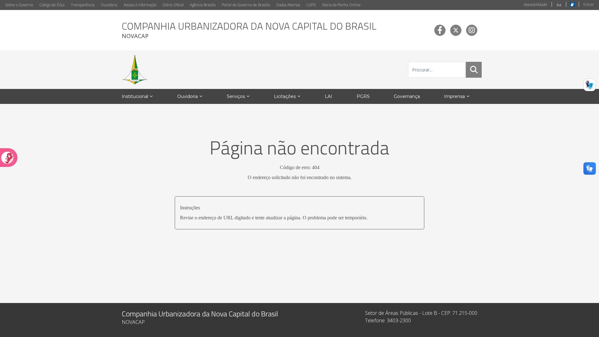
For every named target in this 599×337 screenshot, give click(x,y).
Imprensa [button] (454, 96)
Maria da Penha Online (341, 4)
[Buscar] (474, 70)
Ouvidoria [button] (187, 96)
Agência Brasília (203, 4)
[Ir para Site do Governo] (135, 69)
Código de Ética (52, 4)
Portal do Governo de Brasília (246, 4)
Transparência (83, 4)
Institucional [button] (135, 96)
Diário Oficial (173, 4)
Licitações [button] (285, 96)
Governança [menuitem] (407, 96)
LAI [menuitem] (328, 96)
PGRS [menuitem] (363, 96)
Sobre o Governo (19, 4)
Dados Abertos (288, 4)
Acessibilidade (535, 4)
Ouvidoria (109, 4)
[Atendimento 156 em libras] (589, 85)
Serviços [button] (236, 96)
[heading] (249, 30)
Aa (559, 4)
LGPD (311, 4)
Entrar (588, 4)
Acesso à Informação (140, 4)
